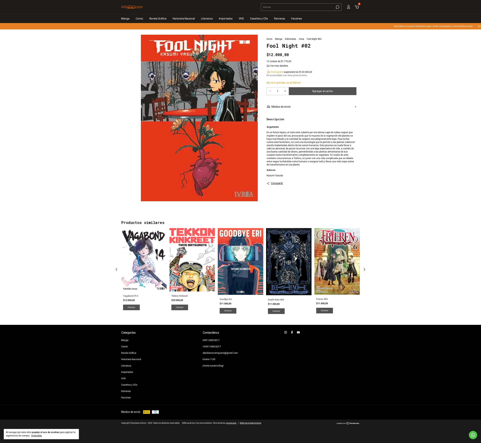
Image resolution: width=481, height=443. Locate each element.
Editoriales (290, 39)
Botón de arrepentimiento (250, 423)
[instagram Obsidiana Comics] (285, 332)
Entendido (36, 435)
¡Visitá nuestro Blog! (213, 365)
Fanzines (296, 18)
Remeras (279, 18)
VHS (241, 18)
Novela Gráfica (157, 18)
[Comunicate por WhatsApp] (473, 435)
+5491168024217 (212, 346)
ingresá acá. (231, 423)
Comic (139, 18)
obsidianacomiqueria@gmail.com (220, 353)
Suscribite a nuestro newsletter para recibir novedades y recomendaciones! (421, 26)
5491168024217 (211, 340)
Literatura (207, 18)
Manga (125, 18)
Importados (226, 18)
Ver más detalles (279, 66)
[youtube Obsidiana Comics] (298, 332)
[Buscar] (337, 7)
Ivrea (301, 39)
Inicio (269, 39)
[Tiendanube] (348, 423)
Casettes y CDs (259, 18)
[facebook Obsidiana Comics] (291, 332)
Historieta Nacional (184, 18)
